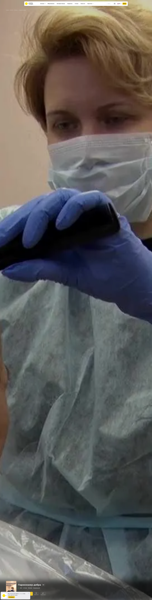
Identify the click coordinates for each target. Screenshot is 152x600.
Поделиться (43, 594)
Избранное (36, 594)
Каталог (42, 3)
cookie (20, 593)
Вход (124, 3)
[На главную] (30, 3)
